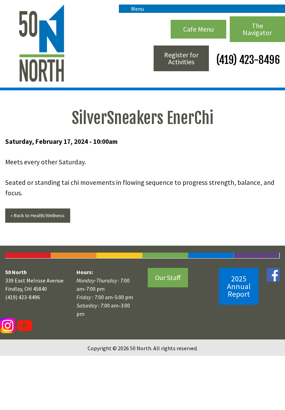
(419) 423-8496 (247, 60)
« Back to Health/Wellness (37, 215)
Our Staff (168, 277)
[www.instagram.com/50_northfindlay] (7, 325)
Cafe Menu (198, 29)
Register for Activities (181, 58)
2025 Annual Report (239, 286)
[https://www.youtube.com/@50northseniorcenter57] (23, 325)
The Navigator (257, 29)
